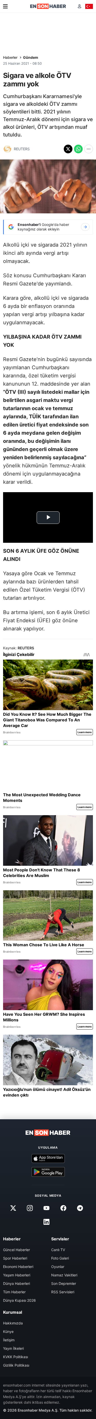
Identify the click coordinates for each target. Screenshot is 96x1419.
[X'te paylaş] (68, 149)
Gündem (30, 57)
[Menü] (5, 6)
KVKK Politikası (15, 1357)
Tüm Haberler (14, 1292)
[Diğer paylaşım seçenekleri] (88, 149)
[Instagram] (30, 1208)
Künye (8, 1331)
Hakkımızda (13, 1323)
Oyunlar (57, 1266)
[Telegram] (80, 1208)
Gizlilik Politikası (16, 1365)
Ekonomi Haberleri (18, 1266)
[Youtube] (46, 1208)
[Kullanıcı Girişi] (79, 6)
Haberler (10, 57)
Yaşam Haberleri (16, 1275)
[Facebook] (63, 1208)
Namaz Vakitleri (64, 1275)
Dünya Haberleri (16, 1283)
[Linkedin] (46, 1222)
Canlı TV (58, 1250)
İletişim (9, 1340)
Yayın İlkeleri (13, 1348)
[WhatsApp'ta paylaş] (78, 149)
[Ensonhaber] (48, 6)
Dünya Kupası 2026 (19, 1300)
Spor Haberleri (15, 1258)
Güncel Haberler (16, 1250)
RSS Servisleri (62, 1292)
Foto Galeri (60, 1258)
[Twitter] (13, 1208)
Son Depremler (63, 1283)
